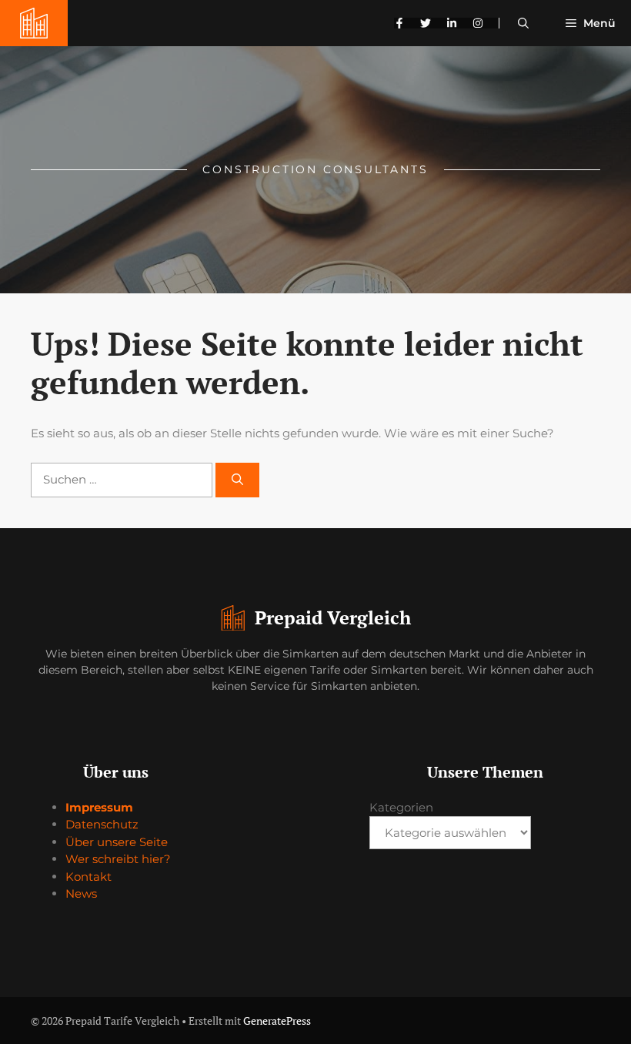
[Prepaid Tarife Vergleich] (33, 23)
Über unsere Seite (116, 842)
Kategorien (401, 807)
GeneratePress (277, 1020)
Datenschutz (102, 824)
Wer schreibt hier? (118, 859)
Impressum (99, 807)
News (81, 893)
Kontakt (88, 876)
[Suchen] (237, 480)
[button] (523, 23)
